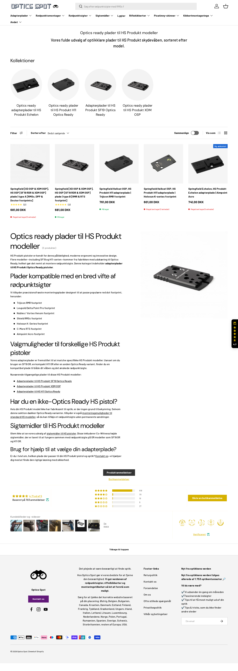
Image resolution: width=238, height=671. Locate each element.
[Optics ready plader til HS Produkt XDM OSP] (137, 85)
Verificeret (199, 534)
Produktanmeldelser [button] (119, 472)
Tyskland (94, 608)
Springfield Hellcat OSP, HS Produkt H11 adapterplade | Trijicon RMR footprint (115, 192)
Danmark (105, 604)
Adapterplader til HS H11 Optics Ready (38, 391)
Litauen (106, 612)
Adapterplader (19, 15)
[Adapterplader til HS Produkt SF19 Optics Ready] (100, 85)
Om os (147, 594)
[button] (235, 333)
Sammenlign (181, 132)
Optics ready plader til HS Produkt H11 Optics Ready (63, 110)
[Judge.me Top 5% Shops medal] (220, 522)
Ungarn (119, 608)
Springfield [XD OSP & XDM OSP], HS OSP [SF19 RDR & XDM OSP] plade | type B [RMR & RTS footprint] (74, 194)
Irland (128, 608)
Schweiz (122, 620)
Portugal (121, 616)
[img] (30, 496)
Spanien (101, 620)
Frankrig (83, 608)
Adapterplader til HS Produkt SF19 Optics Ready (100, 110)
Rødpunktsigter (78, 15)
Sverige (111, 620)
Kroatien (94, 604)
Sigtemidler (102, 15)
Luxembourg (119, 612)
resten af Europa (111, 624)
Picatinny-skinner (164, 15)
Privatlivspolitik (153, 607)
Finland (126, 604)
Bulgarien (123, 601)
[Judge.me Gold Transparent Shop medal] (201, 522)
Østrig (103, 601)
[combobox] (136, 6)
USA (124, 624)
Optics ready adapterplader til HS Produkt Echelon (26, 110)
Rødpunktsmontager (48, 15)
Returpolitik (150, 575)
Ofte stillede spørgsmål (157, 601)
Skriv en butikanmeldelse (207, 497)
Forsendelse (151, 588)
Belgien (112, 601)
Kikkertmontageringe (196, 15)
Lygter (121, 15)
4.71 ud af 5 (35, 496)
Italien (86, 612)
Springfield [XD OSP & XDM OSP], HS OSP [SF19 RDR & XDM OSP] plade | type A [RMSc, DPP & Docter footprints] (29, 194)
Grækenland (107, 608)
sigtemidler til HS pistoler (61, 433)
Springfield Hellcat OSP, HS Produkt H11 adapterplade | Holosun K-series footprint (160, 192)
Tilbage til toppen (119, 549)
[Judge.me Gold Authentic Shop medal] (192, 522)
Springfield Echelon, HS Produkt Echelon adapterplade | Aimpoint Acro (207, 192)
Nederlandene (91, 616)
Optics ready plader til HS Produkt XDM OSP (137, 110)
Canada (83, 604)
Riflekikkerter (137, 15)
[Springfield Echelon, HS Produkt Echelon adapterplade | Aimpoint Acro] (208, 164)
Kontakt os (101, 455)
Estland (116, 604)
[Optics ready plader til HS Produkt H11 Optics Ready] (63, 85)
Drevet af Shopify (36, 651)
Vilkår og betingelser (156, 614)
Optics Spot (22, 651)
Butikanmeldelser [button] (119, 479)
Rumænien (89, 620)
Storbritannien (91, 624)
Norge (104, 616)
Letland (96, 612)
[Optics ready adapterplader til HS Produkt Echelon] (26, 85)
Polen (112, 616)
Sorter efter (38, 132)
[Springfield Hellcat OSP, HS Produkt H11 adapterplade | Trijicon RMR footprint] (119, 164)
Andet (14, 22)
